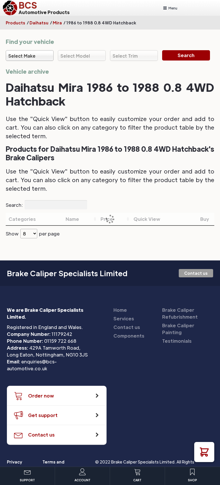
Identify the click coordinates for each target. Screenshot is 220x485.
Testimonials (177, 341)
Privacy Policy (14, 465)
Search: (14, 205)
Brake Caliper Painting (178, 328)
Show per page (33, 234)
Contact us (196, 273)
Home (120, 310)
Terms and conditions (53, 465)
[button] (204, 452)
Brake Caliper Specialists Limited (67, 273)
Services (123, 318)
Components (128, 336)
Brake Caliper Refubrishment (180, 313)
